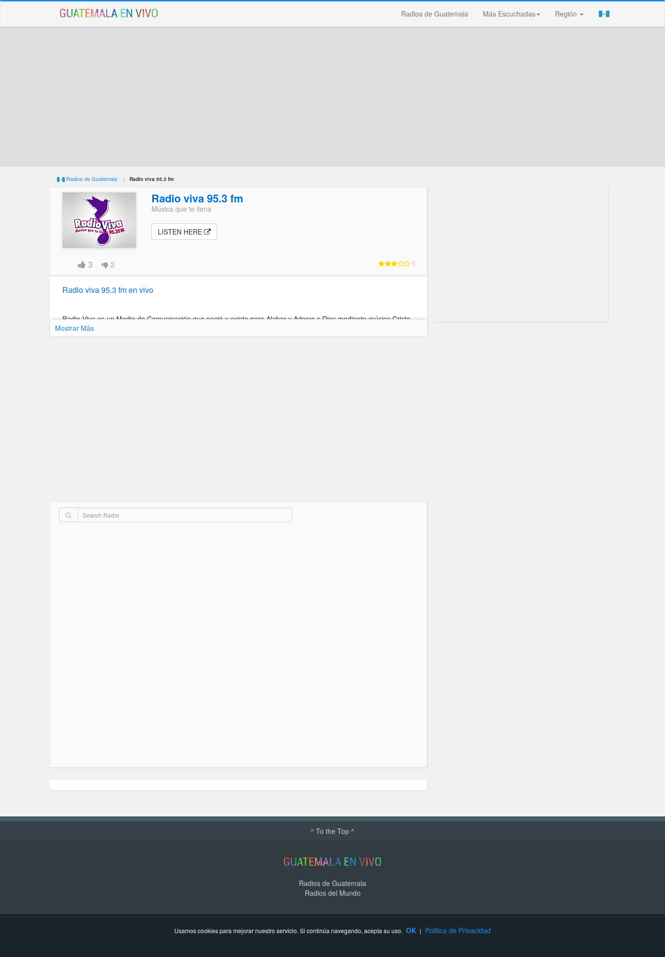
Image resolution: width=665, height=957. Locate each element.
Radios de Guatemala (434, 13)
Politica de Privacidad (458, 930)
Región (567, 13)
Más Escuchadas (509, 13)
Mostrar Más (74, 328)
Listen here (181, 231)
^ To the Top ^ (332, 831)
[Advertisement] (332, 97)
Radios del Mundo (333, 893)
